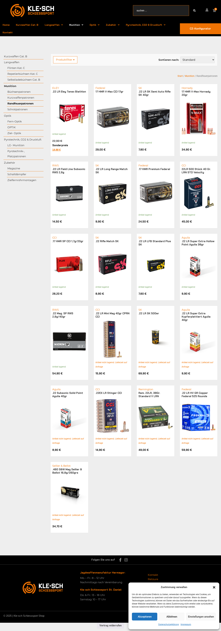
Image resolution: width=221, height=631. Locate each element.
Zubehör (111, 24)
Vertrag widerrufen (110, 625)
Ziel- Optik (14, 133)
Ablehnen (171, 616)
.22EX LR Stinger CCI (108, 393)
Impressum (186, 624)
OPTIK (11, 127)
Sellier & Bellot (61, 465)
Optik (93, 24)
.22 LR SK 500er (148, 313)
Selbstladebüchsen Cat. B (23, 79)
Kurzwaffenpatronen (20, 97)
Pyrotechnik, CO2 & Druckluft (144, 24)
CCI (184, 165)
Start (180, 76)
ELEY (55, 88)
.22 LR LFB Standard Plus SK (154, 243)
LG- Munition (15, 145)
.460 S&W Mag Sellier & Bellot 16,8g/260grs (67, 471)
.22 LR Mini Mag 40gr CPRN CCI (112, 315)
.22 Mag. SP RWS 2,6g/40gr (62, 315)
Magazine (13, 168)
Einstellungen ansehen (201, 616)
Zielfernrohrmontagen (21, 180)
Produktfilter (65, 59)
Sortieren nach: (168, 60)
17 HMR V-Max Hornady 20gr (196, 93)
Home (6, 24)
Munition (74, 24)
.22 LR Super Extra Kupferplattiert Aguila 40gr (196, 317)
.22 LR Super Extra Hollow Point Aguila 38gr (198, 243)
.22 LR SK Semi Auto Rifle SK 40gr (154, 93)
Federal (100, 88)
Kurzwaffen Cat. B (27, 24)
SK (140, 88)
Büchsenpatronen (19, 91)
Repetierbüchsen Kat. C (22, 73)
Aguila (186, 237)
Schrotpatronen (17, 109)
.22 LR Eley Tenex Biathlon (69, 91)
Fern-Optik (14, 121)
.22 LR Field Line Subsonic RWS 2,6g (68, 170)
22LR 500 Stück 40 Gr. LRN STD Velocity (196, 170)
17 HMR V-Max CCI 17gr (109, 91)
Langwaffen (52, 24)
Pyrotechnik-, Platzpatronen (16, 153)
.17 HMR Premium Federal (154, 169)
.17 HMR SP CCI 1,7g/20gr (67, 241)
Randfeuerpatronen (20, 103)
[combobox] (161, 10)
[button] (214, 587)
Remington (145, 389)
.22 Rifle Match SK (107, 241)
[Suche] (195, 10)
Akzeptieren (145, 616)
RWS (55, 165)
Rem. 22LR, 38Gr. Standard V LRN (149, 394)
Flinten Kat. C (16, 68)
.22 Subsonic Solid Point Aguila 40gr (67, 394)
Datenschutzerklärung (168, 624)
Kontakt (8, 32)
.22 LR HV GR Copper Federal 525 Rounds (195, 394)
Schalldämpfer (16, 174)
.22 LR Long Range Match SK (111, 170)
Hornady (187, 88)
